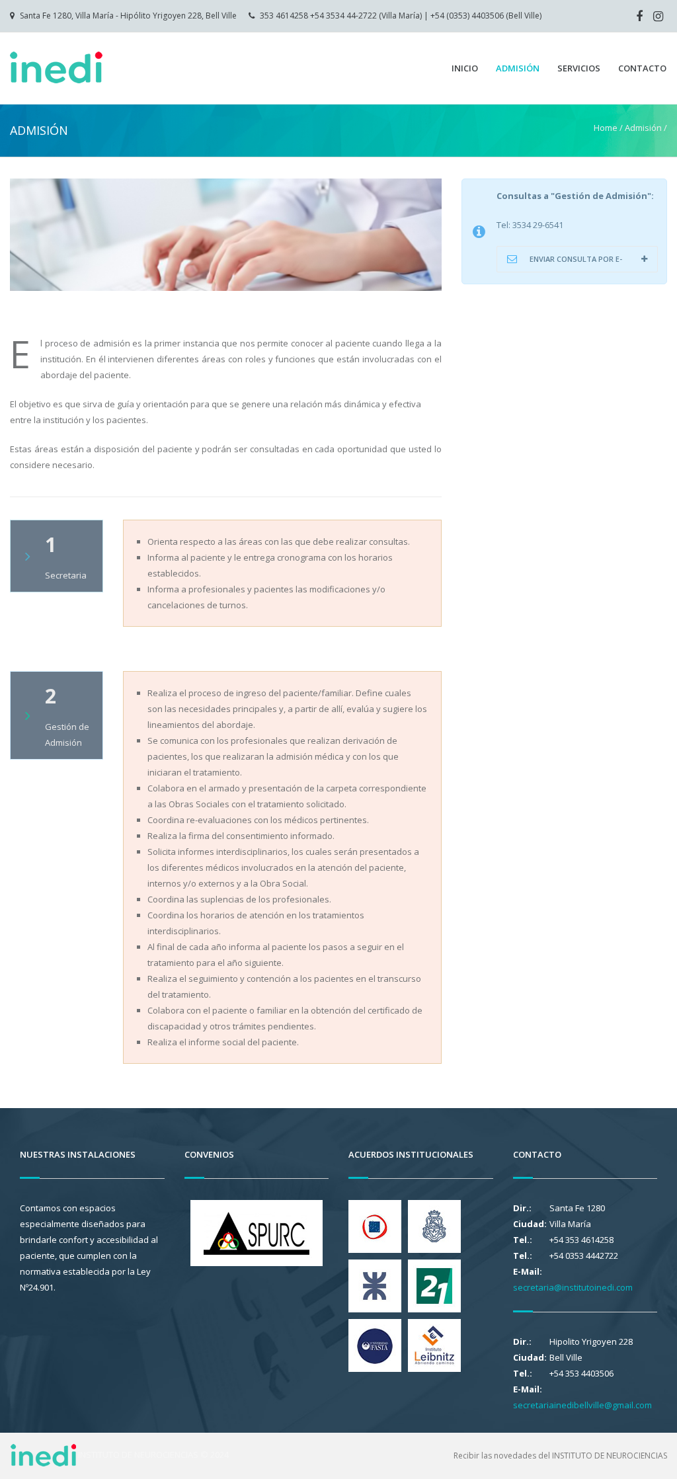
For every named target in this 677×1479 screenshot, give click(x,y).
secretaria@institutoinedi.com (573, 1287)
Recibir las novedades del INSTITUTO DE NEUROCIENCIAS (560, 1455)
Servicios (578, 68)
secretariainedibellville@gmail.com (582, 1405)
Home (605, 128)
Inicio (465, 68)
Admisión (517, 68)
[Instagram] (658, 16)
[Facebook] (639, 16)
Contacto (642, 68)
